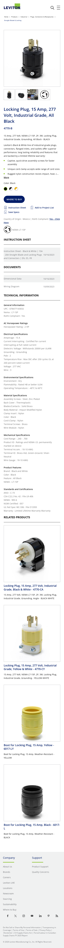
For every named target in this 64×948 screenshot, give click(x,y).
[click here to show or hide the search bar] (52, 8)
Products (14, 17)
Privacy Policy (45, 930)
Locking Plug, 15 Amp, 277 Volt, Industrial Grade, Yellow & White (30, 667)
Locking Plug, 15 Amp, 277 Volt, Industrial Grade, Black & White (30, 587)
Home (6, 17)
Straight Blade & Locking (12, 20)
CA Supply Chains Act (23, 933)
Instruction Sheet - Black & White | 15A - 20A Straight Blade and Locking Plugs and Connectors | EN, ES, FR (23, 255)
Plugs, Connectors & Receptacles (42, 17)
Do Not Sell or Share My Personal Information (22, 927)
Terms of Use (18, 930)
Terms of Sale (32, 930)
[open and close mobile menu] (58, 7)
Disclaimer (7, 933)
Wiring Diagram (11, 286)
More (6, 177)
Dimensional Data (12, 278)
